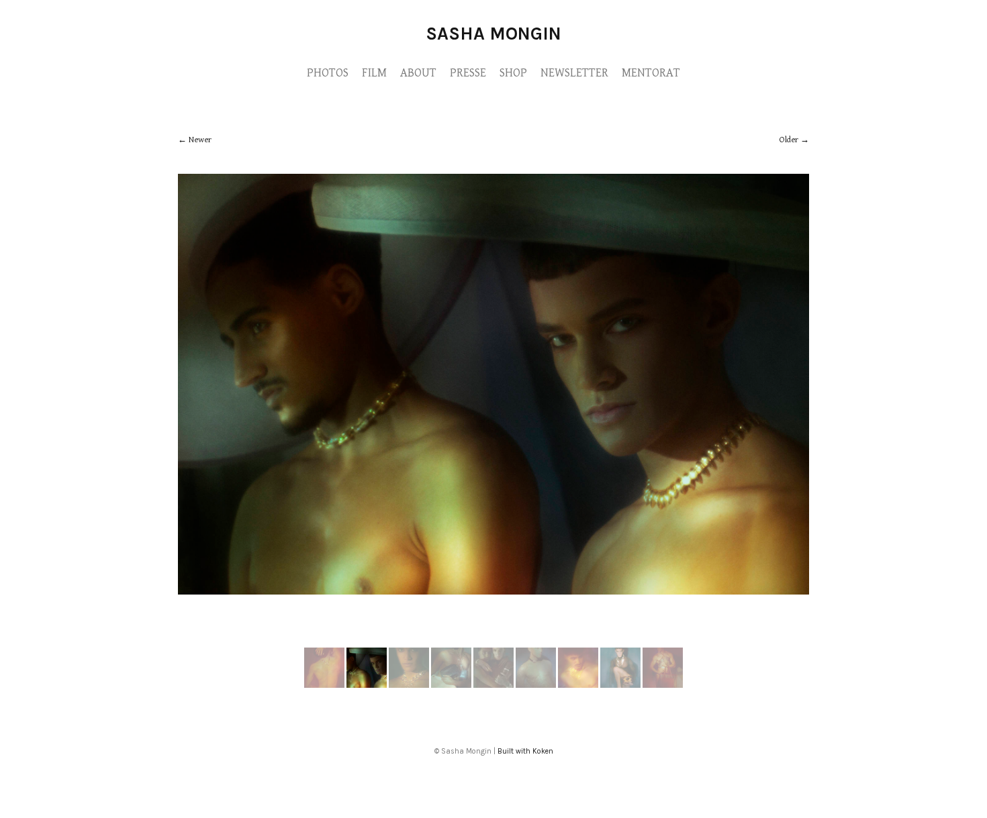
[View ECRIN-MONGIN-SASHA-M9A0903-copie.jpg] (493, 685)
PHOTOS (327, 73)
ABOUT (418, 73)
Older (789, 140)
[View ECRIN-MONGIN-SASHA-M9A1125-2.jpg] (663, 685)
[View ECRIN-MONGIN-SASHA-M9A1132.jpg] (324, 685)
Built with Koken (525, 751)
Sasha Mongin (493, 33)
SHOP (513, 73)
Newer (200, 140)
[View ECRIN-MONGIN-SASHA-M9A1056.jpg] (536, 685)
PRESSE (468, 73)
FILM (374, 73)
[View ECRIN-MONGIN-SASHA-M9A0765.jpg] (578, 685)
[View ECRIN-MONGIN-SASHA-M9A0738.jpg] (451, 685)
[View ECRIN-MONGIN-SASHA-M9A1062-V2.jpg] (620, 685)
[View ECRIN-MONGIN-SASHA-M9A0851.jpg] (409, 685)
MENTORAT (651, 73)
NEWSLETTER (574, 73)
